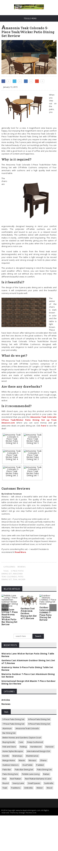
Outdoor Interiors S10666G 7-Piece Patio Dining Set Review (45, 613)
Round (6, 783)
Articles (5, 699)
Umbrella (28, 787)
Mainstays (17, 755)
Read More (20, 552)
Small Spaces (34, 783)
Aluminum (7, 728)
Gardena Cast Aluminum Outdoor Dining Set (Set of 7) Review (29, 613)
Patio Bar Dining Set (24, 769)
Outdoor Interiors (11, 765)
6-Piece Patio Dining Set (39, 719)
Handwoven (36, 746)
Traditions (15, 787)
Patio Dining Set (44, 769)
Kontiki (6, 755)
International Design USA (38, 751)
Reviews (22, 566)
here (43, 425)
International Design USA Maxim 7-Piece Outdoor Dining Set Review (28, 682)
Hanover (50, 746)
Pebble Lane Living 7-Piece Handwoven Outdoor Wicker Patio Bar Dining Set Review (9, 617)
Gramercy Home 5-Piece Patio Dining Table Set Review (27, 668)
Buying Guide (9, 742)
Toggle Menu (30, 18)
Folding (23, 746)
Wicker (21, 579)
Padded (40, 765)
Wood (49, 787)
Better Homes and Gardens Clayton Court (22, 737)
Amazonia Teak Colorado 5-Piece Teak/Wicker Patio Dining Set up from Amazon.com (29, 420)
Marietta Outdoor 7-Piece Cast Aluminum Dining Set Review (28, 675)
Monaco (32, 760)
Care (21, 742)
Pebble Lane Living (30, 774)
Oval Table (27, 765)
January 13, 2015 (10, 87)
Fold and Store (9, 746)
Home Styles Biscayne (13, 751)
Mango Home (9, 760)
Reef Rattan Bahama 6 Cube (38, 778)
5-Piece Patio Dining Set (13, 719)
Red (4, 778)
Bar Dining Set (9, 733)
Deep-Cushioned (35, 742)
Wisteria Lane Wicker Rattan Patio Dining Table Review (27, 655)
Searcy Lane (18, 783)
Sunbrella (48, 783)
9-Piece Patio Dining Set (39, 723)
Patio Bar (7, 769)
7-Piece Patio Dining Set (13, 723)
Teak (15, 579)
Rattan (46, 774)
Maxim (22, 760)
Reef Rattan (15, 778)
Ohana (43, 760)
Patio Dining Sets (10, 774)
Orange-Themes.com (27, 813)
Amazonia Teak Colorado (12, 575)
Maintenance (32, 755)
